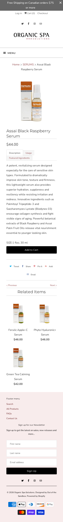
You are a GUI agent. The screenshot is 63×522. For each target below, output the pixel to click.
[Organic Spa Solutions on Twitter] (22, 23)
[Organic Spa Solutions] (31, 37)
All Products (12, 408)
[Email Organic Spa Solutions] (40, 23)
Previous (12, 285)
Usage (29, 153)
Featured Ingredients (19, 158)
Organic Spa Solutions (24, 492)
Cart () (31, 13)
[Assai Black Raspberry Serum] (31, 100)
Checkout (42, 13)
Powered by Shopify (36, 496)
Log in (18, 13)
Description (14, 153)
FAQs (9, 413)
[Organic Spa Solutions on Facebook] (28, 23)
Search (9, 404)
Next (52, 285)
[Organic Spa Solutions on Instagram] (34, 23)
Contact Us (11, 418)
